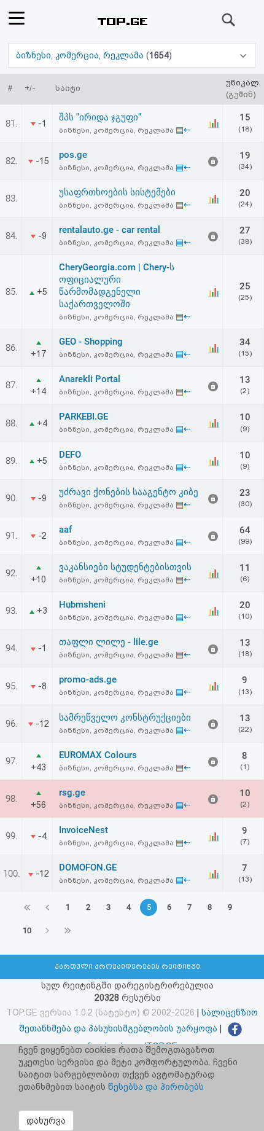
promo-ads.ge (88, 679)
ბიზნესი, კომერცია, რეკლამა (81, 55)
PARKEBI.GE (83, 416)
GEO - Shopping (91, 341)
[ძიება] (229, 19)
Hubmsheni (82, 604)
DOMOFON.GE (88, 867)
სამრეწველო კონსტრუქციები (125, 717)
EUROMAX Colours (98, 755)
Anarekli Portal (89, 379)
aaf (65, 529)
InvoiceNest (83, 830)
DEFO (70, 454)
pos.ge (73, 154)
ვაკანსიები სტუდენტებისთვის (125, 567)
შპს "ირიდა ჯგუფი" (100, 117)
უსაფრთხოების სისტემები (117, 192)
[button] (131, 55)
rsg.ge (72, 792)
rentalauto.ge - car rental (109, 229)
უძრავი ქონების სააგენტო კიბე (128, 492)
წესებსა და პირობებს (156, 1087)
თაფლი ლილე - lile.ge (108, 642)
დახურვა (46, 1120)
